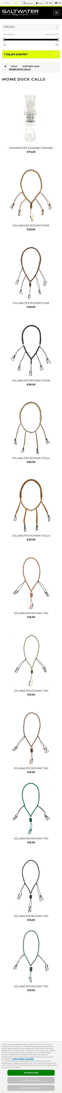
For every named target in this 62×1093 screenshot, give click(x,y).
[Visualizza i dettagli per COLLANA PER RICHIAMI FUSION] (31, 350)
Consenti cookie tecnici (31, 1088)
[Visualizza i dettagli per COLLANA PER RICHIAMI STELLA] (31, 427)
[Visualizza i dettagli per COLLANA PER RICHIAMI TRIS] (31, 583)
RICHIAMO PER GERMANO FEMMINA (31, 148)
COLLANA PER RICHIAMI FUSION (31, 380)
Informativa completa (23, 1059)
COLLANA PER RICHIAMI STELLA (31, 458)
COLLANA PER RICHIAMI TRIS (31, 613)
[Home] (5, 66)
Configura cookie (31, 1080)
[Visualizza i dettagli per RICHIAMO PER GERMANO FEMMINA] (31, 117)
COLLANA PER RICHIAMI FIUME (31, 225)
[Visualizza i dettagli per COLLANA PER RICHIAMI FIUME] (31, 195)
